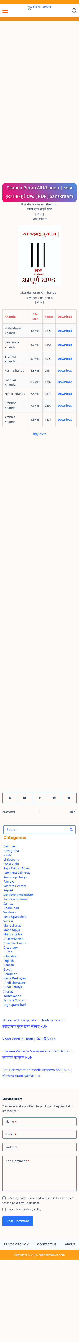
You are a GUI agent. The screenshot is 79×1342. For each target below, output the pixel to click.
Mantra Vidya (12, 934)
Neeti (7, 855)
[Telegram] (39, 798)
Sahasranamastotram (18, 895)
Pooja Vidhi (11, 864)
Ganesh (8, 965)
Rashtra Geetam (14, 886)
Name (11, 1122)
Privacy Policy (32, 1209)
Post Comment (18, 1221)
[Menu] (5, 10)
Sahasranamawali (15, 899)
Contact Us (46, 1244)
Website (11, 1147)
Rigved (8, 890)
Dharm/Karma (13, 939)
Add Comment (17, 1161)
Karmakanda (12, 996)
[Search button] (71, 829)
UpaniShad (11, 908)
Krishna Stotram (14, 1000)
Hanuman (10, 974)
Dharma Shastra (14, 943)
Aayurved (10, 846)
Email (10, 1134)
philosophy (11, 859)
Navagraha (11, 851)
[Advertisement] (39, 62)
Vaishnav (9, 912)
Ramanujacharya (15, 877)
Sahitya (8, 903)
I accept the (24, 1209)
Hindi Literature (14, 983)
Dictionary (10, 947)
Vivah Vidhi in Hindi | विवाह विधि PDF (29, 1039)
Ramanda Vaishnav (16, 873)
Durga (7, 952)
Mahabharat (12, 925)
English (8, 961)
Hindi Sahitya (12, 987)
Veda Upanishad (15, 917)
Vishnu (8, 921)
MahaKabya (11, 930)
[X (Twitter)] (24, 798)
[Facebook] (10, 798)
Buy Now (39, 434)
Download (65, 331)
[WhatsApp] (54, 798)
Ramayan (9, 881)
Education (10, 956)
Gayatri (8, 969)
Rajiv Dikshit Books (16, 868)
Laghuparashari (14, 1005)
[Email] (69, 798)
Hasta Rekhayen (14, 978)
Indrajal (9, 991)
